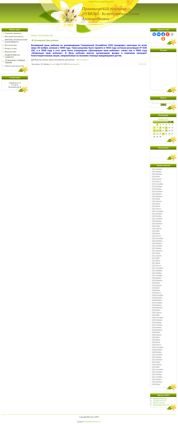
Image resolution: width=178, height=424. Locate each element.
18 (166, 131)
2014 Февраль (157, 174)
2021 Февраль (157, 359)
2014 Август (156, 181)
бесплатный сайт (89, 422)
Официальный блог (160, 399)
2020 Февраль (157, 330)
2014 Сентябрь (157, 184)
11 (166, 128)
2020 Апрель (156, 335)
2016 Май (155, 231)
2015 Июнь (156, 204)
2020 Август (156, 345)
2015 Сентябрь (157, 211)
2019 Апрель (156, 312)
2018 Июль (156, 290)
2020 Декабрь (157, 354)
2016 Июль (156, 233)
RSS (112, 2)
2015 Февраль (157, 196)
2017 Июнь (156, 260)
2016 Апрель (156, 228)
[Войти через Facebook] (163, 34)
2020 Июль (156, 342)
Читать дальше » (82, 60)
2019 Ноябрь (157, 322)
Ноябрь (46, 35)
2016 (40, 35)
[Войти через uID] (154, 34)
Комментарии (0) (73, 64)
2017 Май (155, 258)
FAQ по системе (159, 403)
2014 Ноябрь (157, 189)
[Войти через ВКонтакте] (159, 34)
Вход (107, 2)
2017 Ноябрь (157, 273)
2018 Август (156, 293)
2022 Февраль (157, 382)
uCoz (99, 422)
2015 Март (156, 199)
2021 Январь (156, 357)
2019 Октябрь (157, 320)
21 (154, 134)
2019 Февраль (157, 307)
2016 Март (156, 226)
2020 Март (156, 332)
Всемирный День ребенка (46, 40)
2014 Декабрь (157, 191)
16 (160, 131)
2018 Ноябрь (157, 300)
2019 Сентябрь (157, 317)
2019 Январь (156, 305)
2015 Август (156, 208)
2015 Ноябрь (157, 216)
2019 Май (155, 315)
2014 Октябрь (157, 186)
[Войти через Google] (172, 34)
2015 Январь (156, 194)
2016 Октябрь (157, 241)
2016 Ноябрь (157, 243)
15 (157, 131)
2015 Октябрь (157, 213)
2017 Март (156, 253)
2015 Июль (156, 206)
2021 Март (156, 362)
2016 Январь (156, 221)
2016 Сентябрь (157, 238)
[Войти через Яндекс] (168, 34)
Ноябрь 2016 (163, 119)
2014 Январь (156, 171)
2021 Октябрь (157, 372)
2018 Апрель (156, 285)
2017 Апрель (156, 255)
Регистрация (99, 2)
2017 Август (156, 265)
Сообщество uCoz (160, 401)
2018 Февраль (157, 280)
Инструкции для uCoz (161, 405)
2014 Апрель (156, 179)
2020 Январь (156, 327)
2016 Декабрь (157, 246)
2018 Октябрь (157, 298)
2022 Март (156, 384)
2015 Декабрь (157, 218)
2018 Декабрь (157, 302)
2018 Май (155, 288)
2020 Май (155, 337)
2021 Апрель (156, 364)
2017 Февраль (157, 251)
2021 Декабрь (157, 377)
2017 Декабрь (157, 275)
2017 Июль (156, 263)
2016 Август (156, 236)
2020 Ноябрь (157, 352)
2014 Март (156, 176)
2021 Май (155, 367)
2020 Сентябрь (157, 347)
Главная (91, 2)
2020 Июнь (156, 340)
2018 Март (156, 283)
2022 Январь (156, 379)
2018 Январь (156, 278)
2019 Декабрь (157, 325)
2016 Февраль (157, 223)
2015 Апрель (156, 201)
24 (163, 134)
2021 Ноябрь (157, 374)
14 (154, 131)
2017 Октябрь (157, 270)
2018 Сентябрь (157, 295)
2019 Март (156, 310)
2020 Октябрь (157, 349)
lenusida (52, 64)
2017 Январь (156, 248)
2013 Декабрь (157, 169)
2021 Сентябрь (157, 369)
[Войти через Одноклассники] (163, 39)
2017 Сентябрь (157, 268)
